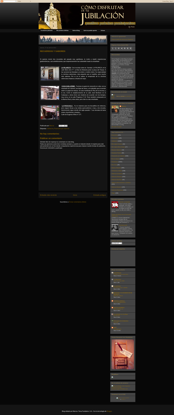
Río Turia (114, 164)
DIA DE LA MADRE (124, 202)
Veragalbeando (117, 329)
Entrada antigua (99, 195)
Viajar (113, 193)
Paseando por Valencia (61, 128)
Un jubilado (117, 286)
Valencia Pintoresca (117, 190)
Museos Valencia (116, 150)
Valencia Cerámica (117, 173)
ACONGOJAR (123, 225)
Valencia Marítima (117, 179)
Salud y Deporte (116, 167)
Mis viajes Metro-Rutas (118, 147)
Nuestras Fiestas (116, 153)
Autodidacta (117, 273)
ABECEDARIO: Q (118, 309)
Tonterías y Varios (117, 170)
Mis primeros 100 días (62, 30)
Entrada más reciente (48, 195)
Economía (114, 135)
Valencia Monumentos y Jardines (121, 182)
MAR (115, 327)
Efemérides (115, 138)
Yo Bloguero (117, 279)
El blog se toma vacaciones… (121, 274)
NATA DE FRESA (118, 295)
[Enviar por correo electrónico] (60, 126)
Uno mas (116, 322)
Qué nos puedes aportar (90, 30)
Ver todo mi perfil (116, 126)
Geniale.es (123, 399)
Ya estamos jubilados (47, 30)
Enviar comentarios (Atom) (77, 202)
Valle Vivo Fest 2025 (119, 281)
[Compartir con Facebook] (65, 126)
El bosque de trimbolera (121, 321)
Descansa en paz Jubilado (120, 287)
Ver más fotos (128, 96)
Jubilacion (50, 128)
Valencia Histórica (117, 176)
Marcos (123, 106)
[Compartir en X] (63, 126)
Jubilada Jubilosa (119, 301)
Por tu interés (115, 159)
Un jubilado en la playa (121, 314)
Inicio (75, 195)
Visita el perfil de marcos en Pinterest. (122, 39)
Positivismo (115, 161)
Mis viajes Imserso (117, 144)
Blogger (109, 411)
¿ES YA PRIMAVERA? (120, 302)
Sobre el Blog (76, 30)
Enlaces (103, 30)
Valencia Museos (116, 187)
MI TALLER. (117, 315)
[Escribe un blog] (61, 126)
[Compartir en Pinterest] (66, 126)
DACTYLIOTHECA (119, 307)
